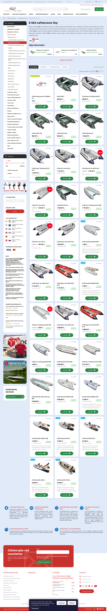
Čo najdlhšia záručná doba (58, 587)
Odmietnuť (62, 603)
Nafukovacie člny (12, 37)
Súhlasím (71, 603)
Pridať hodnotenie (11, 396)
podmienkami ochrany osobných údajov (59, 556)
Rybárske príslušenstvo (13, 135)
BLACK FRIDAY (11, 26)
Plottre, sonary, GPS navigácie (14, 119)
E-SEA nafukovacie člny (13, 42)
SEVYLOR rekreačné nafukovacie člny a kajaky (17, 59)
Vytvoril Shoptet (88, 609)
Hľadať (66, 9)
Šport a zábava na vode (13, 140)
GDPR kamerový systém (40, 1)
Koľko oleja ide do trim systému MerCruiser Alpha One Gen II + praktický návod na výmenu (13, 289)
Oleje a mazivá (10, 116)
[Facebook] (80, 586)
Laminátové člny (11, 70)
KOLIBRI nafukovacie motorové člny (17, 50)
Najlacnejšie (33, 67)
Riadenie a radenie (11, 132)
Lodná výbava (10, 105)
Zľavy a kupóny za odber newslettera (11, 599)
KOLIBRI (10, 48)
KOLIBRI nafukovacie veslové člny (16, 53)
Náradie (9, 111)
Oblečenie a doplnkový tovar (14, 113)
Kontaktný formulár (86, 591)
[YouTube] (95, 586)
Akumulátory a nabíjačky (13, 29)
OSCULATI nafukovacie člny (14, 56)
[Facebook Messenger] (89, 586)
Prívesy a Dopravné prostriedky (15, 127)
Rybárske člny (11, 78)
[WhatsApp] (92, 586)
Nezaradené (10, 148)
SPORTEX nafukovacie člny (14, 62)
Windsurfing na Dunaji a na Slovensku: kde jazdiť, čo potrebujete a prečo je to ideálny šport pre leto (15, 270)
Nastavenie (35, 608)
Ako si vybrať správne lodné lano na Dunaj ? (14, 281)
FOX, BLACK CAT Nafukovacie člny (16, 45)
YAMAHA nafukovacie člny (14, 65)
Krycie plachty (11, 86)
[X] (83, 586)
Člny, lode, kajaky (11, 34)
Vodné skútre (11, 81)
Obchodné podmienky (8, 1)
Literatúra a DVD (11, 100)
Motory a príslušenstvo (13, 108)
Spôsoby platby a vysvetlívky (9, 594)
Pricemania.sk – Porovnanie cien (78, 603)
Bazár (8, 145)
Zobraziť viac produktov (66, 59)
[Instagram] (86, 586)
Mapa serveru (6, 585)
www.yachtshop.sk (25, 603)
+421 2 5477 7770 (86, 579)
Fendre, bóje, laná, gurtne (13, 94)
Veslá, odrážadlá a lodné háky (14, 143)
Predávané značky (7, 587)
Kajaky (9, 68)
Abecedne (65, 67)
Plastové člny (11, 73)
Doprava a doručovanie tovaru (10, 592)
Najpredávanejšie (54, 67)
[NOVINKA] (91, 230)
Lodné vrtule (10, 102)
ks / (15, 211)
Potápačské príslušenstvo (13, 121)
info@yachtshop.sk (86, 576)
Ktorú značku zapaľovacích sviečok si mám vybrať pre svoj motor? (15, 274)
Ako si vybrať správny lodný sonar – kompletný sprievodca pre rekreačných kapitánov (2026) (15, 285)
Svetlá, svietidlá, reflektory (14, 137)
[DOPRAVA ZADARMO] (41, 85)
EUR (99, 1)
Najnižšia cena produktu (58, 581)
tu (48, 605)
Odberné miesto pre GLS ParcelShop (11, 596)
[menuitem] (7, 14)
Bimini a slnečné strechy (13, 84)
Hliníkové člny (11, 76)
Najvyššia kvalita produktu (58, 584)
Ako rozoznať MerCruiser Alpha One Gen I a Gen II (14, 278)
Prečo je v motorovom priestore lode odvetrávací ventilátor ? (15, 298)
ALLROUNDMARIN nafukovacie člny (16, 40)
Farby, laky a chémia (12, 92)
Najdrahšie (43, 67)
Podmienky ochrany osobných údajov (24, 1)
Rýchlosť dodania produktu (59, 590)
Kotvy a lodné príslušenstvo (14, 97)
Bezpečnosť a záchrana (12, 32)
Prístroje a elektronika (12, 124)
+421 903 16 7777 (86, 582)
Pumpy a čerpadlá (11, 129)
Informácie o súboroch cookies (55, 1)
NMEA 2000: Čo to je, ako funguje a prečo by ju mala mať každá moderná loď (14, 294)
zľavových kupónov (45, 557)
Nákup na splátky (7, 590)
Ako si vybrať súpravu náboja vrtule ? (14, 267)
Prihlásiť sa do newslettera (44, 562)
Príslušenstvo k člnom (13, 89)
